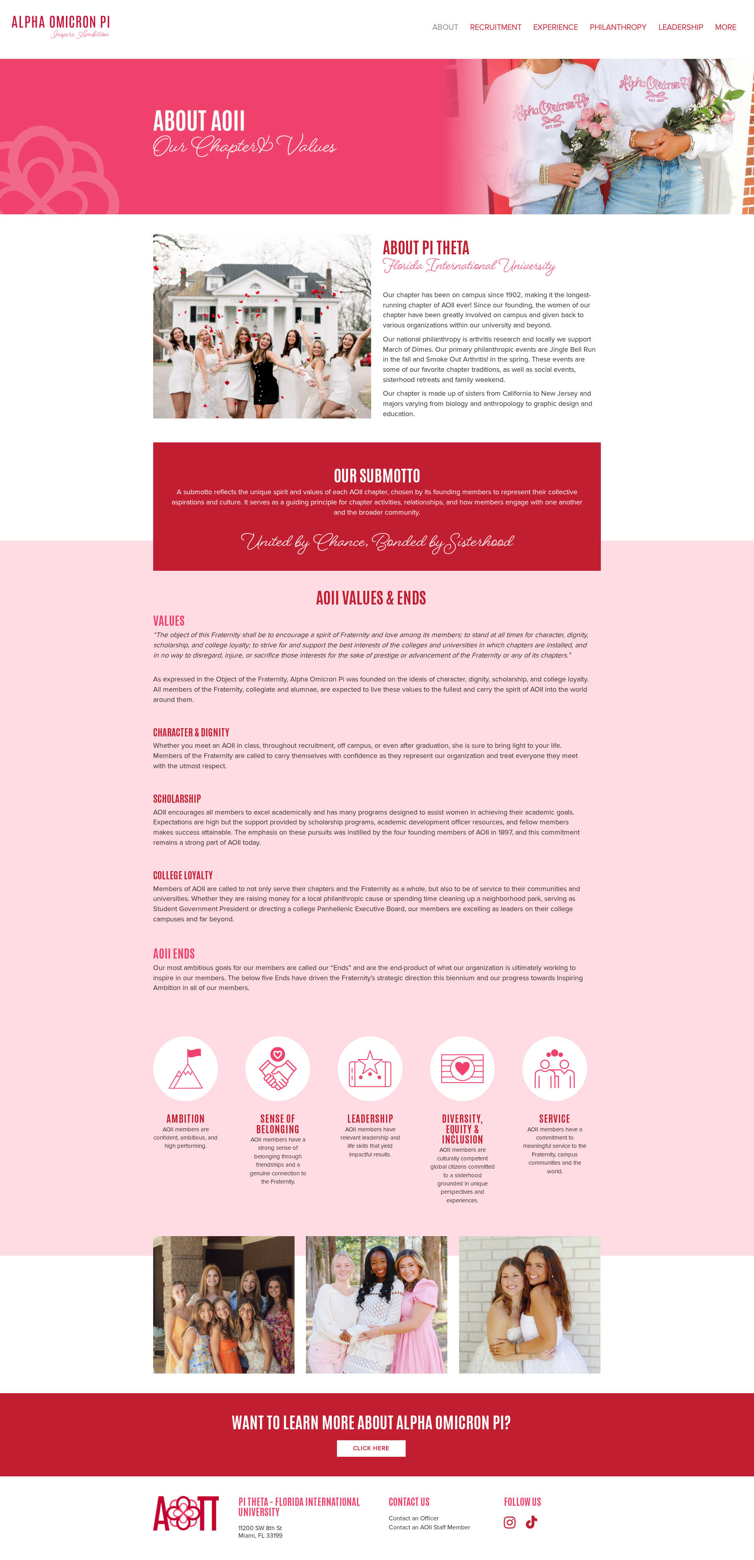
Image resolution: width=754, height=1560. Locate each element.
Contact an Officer (414, 1518)
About (445, 27)
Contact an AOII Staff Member (429, 1527)
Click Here (371, 1448)
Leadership (681, 27)
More (725, 27)
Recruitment (496, 27)
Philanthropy (618, 27)
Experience (555, 27)
